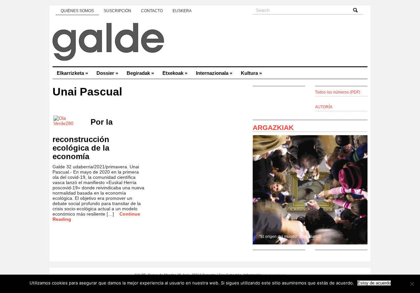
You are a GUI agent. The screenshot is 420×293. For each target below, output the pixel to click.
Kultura (251, 73)
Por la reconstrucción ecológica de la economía (82, 139)
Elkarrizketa (72, 73)
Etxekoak (174, 73)
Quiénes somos (77, 11)
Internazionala (214, 73)
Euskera (182, 11)
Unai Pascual (87, 92)
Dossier (107, 73)
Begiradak (140, 73)
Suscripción (117, 11)
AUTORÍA (323, 107)
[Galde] (210, 42)
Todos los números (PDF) (337, 92)
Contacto (152, 11)
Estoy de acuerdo (374, 283)
